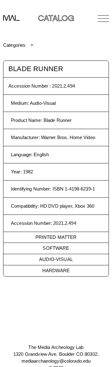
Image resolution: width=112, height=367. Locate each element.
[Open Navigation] (103, 18)
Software (56, 248)
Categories (14, 45)
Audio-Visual (56, 259)
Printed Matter (56, 237)
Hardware (56, 270)
